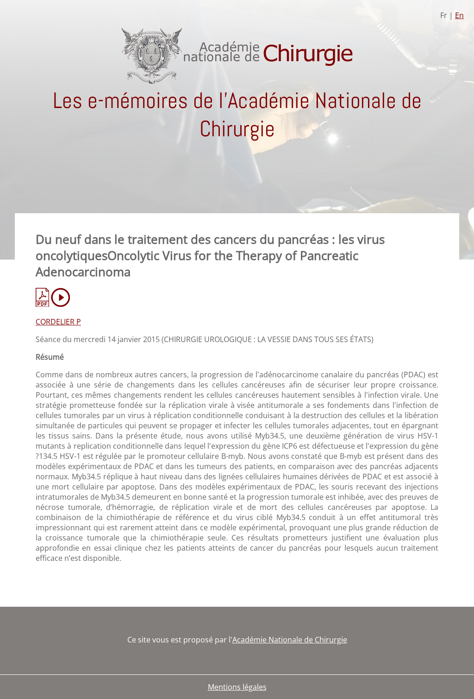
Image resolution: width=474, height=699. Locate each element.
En (459, 15)
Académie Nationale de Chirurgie (289, 640)
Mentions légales (237, 687)
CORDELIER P (58, 322)
